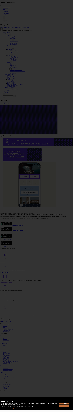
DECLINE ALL (64, 405)
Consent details (4, 408)
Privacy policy (11, 408)
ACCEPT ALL (64, 403)
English (2, 398)
